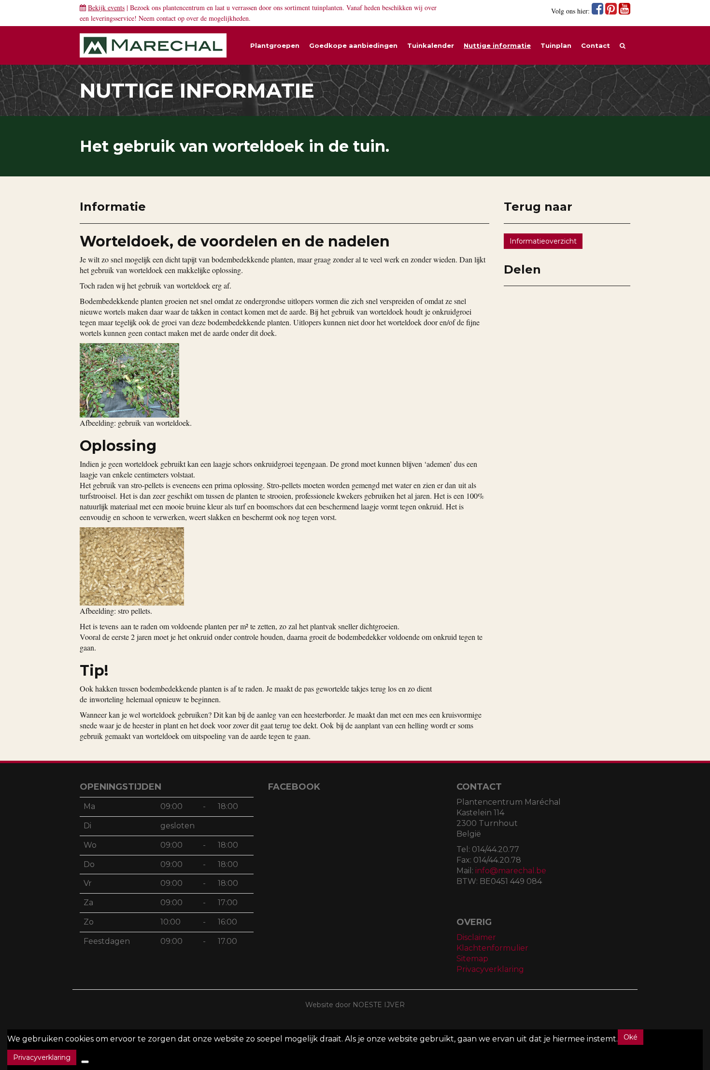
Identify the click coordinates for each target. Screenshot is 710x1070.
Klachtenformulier (492, 948)
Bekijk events (106, 7)
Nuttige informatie (497, 45)
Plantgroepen (274, 45)
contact (166, 18)
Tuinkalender (430, 45)
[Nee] (85, 1061)
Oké (631, 1037)
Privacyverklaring (490, 969)
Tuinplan (555, 45)
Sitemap (472, 958)
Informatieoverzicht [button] (543, 241)
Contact (595, 45)
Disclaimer (476, 937)
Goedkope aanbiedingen (353, 45)
